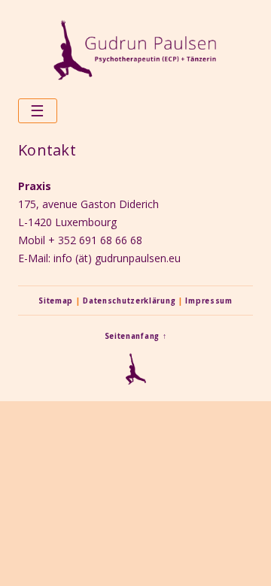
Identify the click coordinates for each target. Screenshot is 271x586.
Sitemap (55, 301)
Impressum (208, 301)
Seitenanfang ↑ (136, 336)
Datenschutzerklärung (129, 301)
